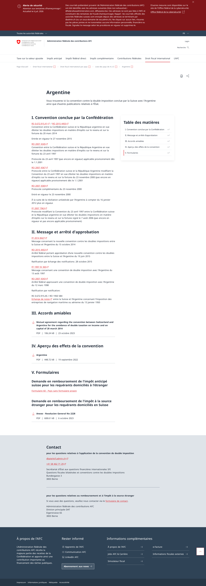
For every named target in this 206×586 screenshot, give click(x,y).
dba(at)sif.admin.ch (56, 458)
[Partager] (188, 76)
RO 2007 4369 (39, 185)
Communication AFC (75, 552)
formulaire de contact (117, 501)
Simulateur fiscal (116, 561)
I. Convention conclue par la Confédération (144, 129)
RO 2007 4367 (39, 167)
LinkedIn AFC (71, 557)
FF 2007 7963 (38, 208)
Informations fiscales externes (168, 554)
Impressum (21, 582)
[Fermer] (193, 2)
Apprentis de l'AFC (74, 546)
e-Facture (157, 546)
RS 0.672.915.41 (39, 123)
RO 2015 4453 (39, 249)
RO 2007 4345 (39, 144)
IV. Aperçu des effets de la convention (142, 147)
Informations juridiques (37, 582)
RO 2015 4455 (59, 123)
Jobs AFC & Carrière (118, 554)
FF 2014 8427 (38, 238)
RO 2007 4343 (39, 278)
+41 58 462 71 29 (55, 463)
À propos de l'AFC (117, 546)
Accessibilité (64, 582)
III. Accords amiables (134, 141)
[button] (30, 58)
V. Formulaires (131, 153)
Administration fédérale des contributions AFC (69, 41)
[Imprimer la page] (181, 76)
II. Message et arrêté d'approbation (141, 135)
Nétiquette (53, 582)
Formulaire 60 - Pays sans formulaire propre (54, 390)
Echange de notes (41, 299)
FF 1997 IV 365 (39, 266)
